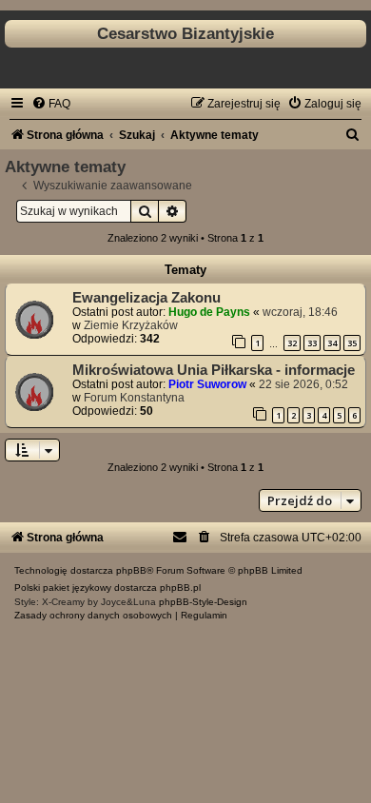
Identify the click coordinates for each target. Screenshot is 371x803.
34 (332, 343)
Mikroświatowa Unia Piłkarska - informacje (213, 370)
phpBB (131, 570)
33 (312, 343)
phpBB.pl (180, 587)
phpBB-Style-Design (203, 602)
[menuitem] (50, 103)
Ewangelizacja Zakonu (146, 297)
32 (292, 343)
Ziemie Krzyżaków (131, 325)
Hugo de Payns (209, 312)
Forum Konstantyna (134, 397)
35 (352, 343)
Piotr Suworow (207, 384)
